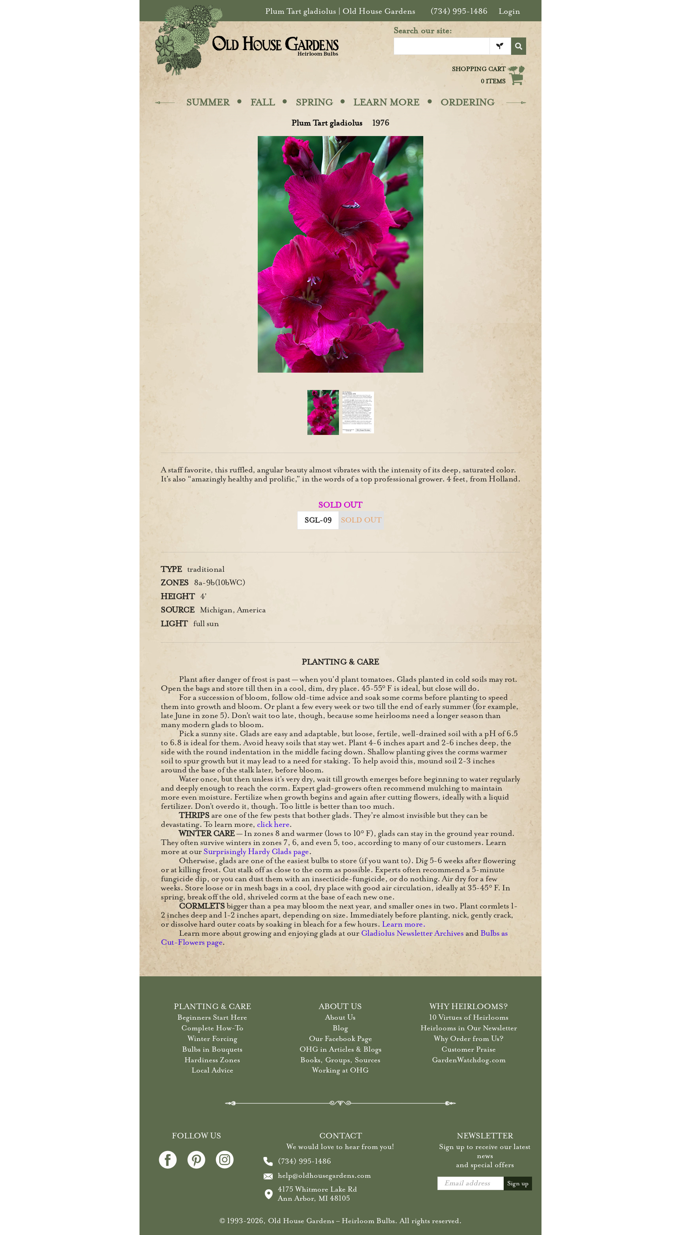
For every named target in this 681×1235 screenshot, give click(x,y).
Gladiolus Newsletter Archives (412, 933)
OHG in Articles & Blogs (340, 1049)
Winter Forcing (212, 1038)
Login (509, 11)
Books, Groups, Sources (340, 1060)
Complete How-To (212, 1028)
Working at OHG (340, 1070)
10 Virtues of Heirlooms (468, 1017)
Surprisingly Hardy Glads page (256, 851)
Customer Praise (468, 1049)
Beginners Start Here (212, 1017)
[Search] (518, 46)
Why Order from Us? (469, 1038)
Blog (340, 1028)
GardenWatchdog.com (469, 1060)
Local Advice (212, 1070)
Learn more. (404, 924)
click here (273, 824)
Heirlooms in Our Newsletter (469, 1028)
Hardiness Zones (212, 1060)
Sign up (517, 1183)
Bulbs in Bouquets (212, 1049)
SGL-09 (318, 520)
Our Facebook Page (340, 1038)
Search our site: (423, 30)
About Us (340, 1017)
